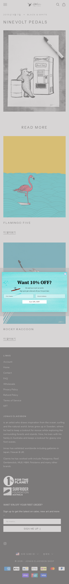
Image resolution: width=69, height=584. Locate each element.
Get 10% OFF (34, 301)
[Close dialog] (65, 274)
